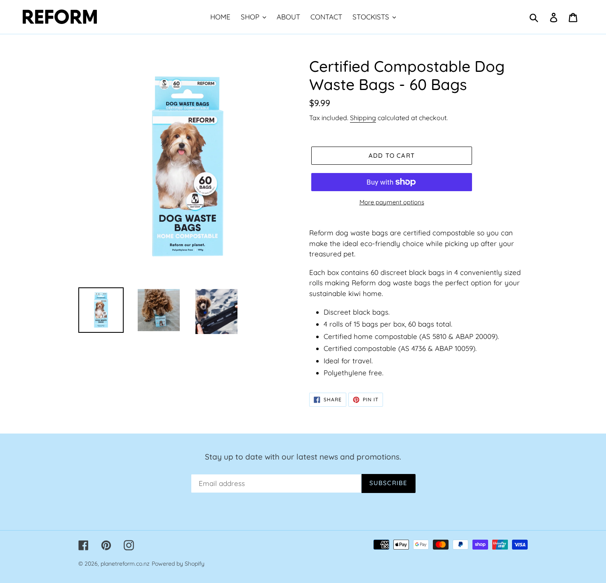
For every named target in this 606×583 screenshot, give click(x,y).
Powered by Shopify (178, 563)
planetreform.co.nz (125, 563)
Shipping (363, 118)
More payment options (391, 202)
